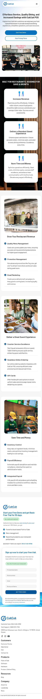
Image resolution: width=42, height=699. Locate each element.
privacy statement (20, 602)
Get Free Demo (21, 592)
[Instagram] (5, 636)
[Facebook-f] (2, 636)
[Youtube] (9, 636)
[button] (36, 4)
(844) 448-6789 (27, 544)
